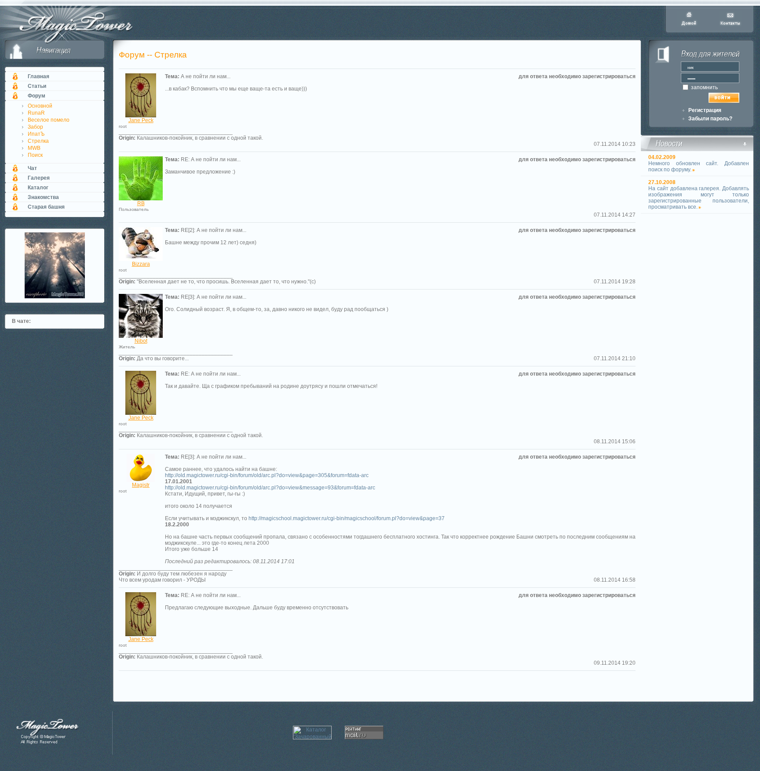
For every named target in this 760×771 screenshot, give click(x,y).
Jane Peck (140, 120)
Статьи (37, 86)
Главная (38, 76)
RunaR (36, 113)
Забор (35, 127)
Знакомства (43, 197)
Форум (36, 96)
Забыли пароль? (710, 119)
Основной (40, 106)
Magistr (141, 485)
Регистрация (704, 110)
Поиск (35, 155)
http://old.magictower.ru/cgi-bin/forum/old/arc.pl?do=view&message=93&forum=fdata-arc (270, 488)
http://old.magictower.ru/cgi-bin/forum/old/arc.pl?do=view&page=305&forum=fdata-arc (267, 475)
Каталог (38, 188)
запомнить (704, 87)
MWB (34, 148)
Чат (32, 168)
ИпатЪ (36, 134)
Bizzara (141, 264)
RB (141, 203)
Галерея (39, 178)
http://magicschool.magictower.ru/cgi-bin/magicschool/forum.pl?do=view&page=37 (346, 518)
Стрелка (38, 141)
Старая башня (46, 207)
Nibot (141, 341)
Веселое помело (48, 120)
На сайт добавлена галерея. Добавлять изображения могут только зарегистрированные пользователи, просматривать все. (698, 197)
